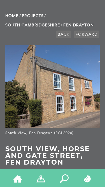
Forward (86, 34)
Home (11, 15)
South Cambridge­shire (32, 25)
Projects (33, 15)
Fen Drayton (78, 25)
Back (63, 34)
